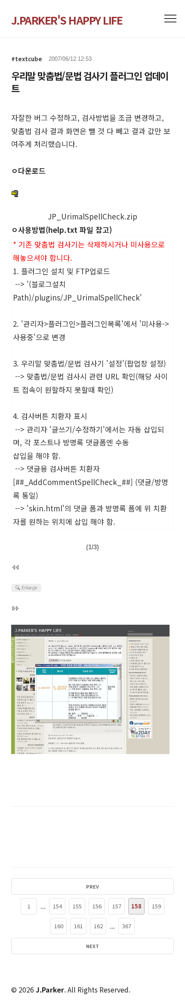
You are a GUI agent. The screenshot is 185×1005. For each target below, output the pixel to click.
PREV (92, 886)
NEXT (92, 945)
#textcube (26, 59)
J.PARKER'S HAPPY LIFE (67, 20)
